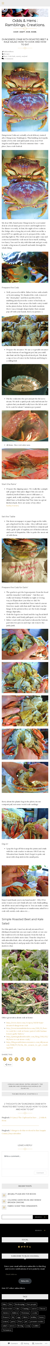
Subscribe (25, 1281)
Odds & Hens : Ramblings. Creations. (25, 22)
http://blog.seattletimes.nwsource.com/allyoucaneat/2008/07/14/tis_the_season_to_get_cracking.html (27, 1045)
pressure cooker (36, 1321)
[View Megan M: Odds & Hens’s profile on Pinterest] (27, 1247)
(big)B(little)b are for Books (22, 1194)
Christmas (25, 1313)
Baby (4, 1304)
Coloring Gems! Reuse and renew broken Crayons (24, 1201)
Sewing (20, 1326)
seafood (24, 56)
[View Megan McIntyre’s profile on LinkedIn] (30, 1247)
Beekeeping (19, 1304)
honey (41, 1317)
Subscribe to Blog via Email (25, 1256)
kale (13, 56)
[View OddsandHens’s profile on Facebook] (19, 1247)
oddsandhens (9, 51)
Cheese (42, 1309)
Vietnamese (7, 1330)
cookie (34, 1313)
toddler (36, 1326)
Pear (20, 1321)
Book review (7, 1309)
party (13, 1321)
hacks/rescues (12, 506)
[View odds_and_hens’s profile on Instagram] (24, 1247)
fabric (25, 1317)
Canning (25, 1309)
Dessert (6, 1317)
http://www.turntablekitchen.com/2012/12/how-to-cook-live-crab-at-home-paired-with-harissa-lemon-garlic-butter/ (27, 1031)
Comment (40, 1173)
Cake (17, 1309)
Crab (10, 56)
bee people (31, 1304)
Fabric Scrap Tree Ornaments (22, 1206)
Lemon (5, 1321)
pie (26, 1321)
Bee (10, 1304)
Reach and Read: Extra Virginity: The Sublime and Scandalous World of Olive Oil (26, 1086)
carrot (34, 1309)
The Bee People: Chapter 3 (24, 1094)
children (15, 1313)
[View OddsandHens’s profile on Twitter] (22, 1247)
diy (13, 1317)
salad (5, 1326)
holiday (33, 1317)
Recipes (7, 54)
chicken (6, 1313)
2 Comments (8, 59)
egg (18, 1317)
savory (18, 56)
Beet (5, 56)
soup (28, 1326)
